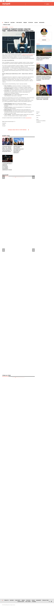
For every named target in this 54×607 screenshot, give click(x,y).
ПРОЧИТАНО (30, 22)
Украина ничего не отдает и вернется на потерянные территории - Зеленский (43, 98)
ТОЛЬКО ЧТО (6, 22)
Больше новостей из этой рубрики (17, 129)
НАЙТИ (47, 4)
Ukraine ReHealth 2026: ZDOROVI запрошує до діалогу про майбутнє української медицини (18, 149)
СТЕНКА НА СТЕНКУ (6, 24)
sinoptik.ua (38, 122)
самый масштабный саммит (27, 54)
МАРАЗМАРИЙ (41, 22)
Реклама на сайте (21, 601)
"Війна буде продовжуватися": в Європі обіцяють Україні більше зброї (43, 59)
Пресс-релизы (28, 601)
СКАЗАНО (36, 22)
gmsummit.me (28, 117)
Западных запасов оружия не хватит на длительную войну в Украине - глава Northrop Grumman (43, 78)
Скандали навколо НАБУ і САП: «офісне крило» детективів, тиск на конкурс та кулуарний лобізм (7, 149)
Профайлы (34, 601)
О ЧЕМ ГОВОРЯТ (19, 22)
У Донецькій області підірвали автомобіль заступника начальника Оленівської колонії (7, 166)
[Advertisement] (27, 13)
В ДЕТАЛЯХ (12, 22)
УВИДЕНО (25, 22)
